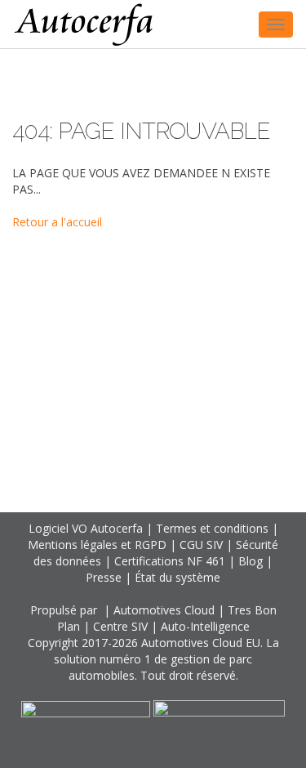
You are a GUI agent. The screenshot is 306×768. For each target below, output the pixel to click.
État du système (177, 577)
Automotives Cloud (164, 610)
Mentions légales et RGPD (97, 544)
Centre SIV (120, 626)
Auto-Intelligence (205, 626)
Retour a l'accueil (57, 222)
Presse (104, 577)
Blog (250, 561)
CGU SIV (201, 544)
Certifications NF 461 (169, 561)
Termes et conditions (212, 528)
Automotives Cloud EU (200, 642)
